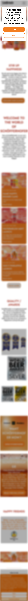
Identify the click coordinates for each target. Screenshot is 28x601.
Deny (14, 35)
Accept (14, 29)
